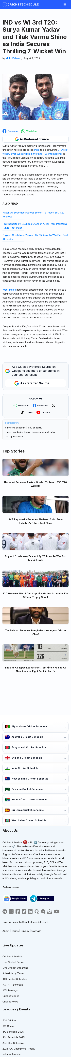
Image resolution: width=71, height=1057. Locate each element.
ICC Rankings (10, 990)
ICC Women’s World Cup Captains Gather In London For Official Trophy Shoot (35, 595)
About (5, 931)
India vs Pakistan (11, 1054)
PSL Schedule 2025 (13, 1037)
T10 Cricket (8, 1026)
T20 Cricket (9, 1020)
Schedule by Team (13, 973)
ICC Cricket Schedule (14, 979)
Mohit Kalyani (13, 58)
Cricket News (10, 1001)
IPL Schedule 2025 (13, 1031)
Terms (15, 931)
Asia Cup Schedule (13, 1043)
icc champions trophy (44, 432)
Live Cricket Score (13, 962)
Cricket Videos (10, 995)
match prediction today (18, 432)
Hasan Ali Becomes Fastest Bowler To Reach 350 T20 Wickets (35, 484)
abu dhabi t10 (35, 427)
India (36, 149)
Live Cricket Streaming (15, 967)
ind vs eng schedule (15, 427)
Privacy (25, 931)
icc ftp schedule (14, 436)
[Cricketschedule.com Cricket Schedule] (20, 4)
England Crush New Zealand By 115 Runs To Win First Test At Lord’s (36, 558)
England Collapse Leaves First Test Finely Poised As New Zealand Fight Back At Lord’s (35, 669)
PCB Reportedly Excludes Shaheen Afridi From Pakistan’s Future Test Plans (36, 521)
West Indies (9, 289)
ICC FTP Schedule (12, 984)
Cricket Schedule (12, 842)
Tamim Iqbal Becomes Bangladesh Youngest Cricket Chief (35, 632)
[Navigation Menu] (65, 4)
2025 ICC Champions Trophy (18, 1048)
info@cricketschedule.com (32, 922)
